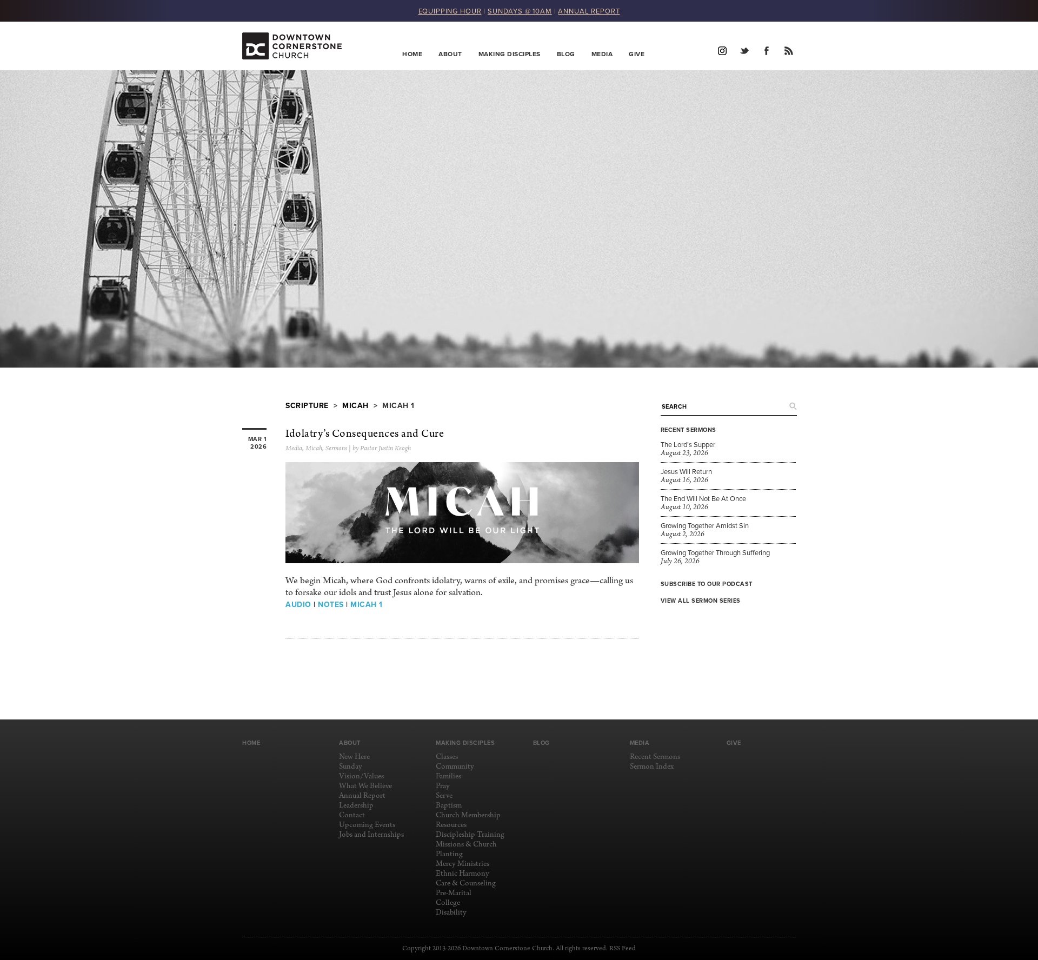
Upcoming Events (367, 825)
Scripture (307, 405)
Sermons (336, 448)
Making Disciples (509, 53)
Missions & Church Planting (466, 849)
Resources (451, 825)
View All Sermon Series (701, 600)
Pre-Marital (453, 893)
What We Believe (365, 786)
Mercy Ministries (462, 864)
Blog (566, 53)
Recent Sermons (655, 757)
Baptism (449, 806)
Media (602, 53)
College (448, 903)
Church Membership (468, 815)
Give (636, 53)
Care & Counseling (466, 883)
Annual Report (362, 796)
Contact (352, 815)
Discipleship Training (470, 835)
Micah (355, 405)
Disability (451, 913)
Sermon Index (652, 767)
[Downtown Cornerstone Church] (296, 45)
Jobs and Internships (371, 835)
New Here (354, 757)
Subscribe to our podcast (707, 583)
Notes (331, 604)
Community (455, 767)
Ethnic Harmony (462, 874)
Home (412, 53)
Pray (443, 786)
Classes (447, 757)
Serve (444, 796)
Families (448, 776)
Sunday (350, 767)
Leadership (356, 806)
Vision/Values (361, 776)
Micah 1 (366, 604)
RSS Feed (622, 948)
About (450, 53)
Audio (298, 604)
